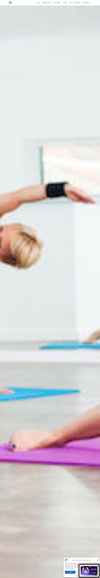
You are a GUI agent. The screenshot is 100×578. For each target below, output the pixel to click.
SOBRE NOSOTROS (47, 2)
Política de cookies (79, 575)
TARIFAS (65, 2)
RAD (70, 2)
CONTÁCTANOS (86, 2)
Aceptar (70, 572)
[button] (97, 560)
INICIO (38, 2)
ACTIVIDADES (57, 2)
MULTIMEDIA (77, 2)
